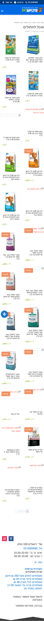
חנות (33, 22)
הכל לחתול (27, 22)
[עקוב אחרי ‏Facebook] (11, 538)
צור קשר (9, 2)
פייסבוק (20, 2)
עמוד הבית (40, 22)
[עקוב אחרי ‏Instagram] (4, 538)
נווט (39, 562)
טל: (40, 548)
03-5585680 (33, 2)
